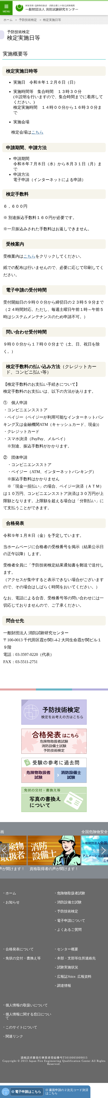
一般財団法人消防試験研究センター (47, 8)
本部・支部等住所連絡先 (76, 958)
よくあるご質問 (69, 930)
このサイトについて (21, 1027)
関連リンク (14, 1036)
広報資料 (84, 976)
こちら (37, 132)
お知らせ (13, 902)
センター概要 (67, 949)
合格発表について (20, 949)
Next (103, 850)
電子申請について (71, 920)
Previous (4, 850)
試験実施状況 (67, 967)
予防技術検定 (28, 20)
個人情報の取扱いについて (27, 1005)
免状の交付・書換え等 (23, 958)
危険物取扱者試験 (71, 893)
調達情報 (64, 986)
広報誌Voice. (66, 976)
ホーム (8, 20)
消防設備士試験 (69, 902)
